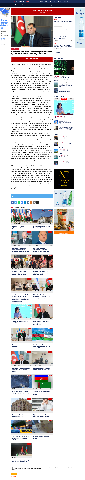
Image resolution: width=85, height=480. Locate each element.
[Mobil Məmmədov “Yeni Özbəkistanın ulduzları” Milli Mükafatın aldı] (56, 163)
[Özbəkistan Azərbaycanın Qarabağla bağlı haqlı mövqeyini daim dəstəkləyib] (42, 335)
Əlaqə (60, 467)
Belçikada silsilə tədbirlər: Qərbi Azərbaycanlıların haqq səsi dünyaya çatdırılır (65, 152)
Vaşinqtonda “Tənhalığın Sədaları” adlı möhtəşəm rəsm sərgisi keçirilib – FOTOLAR (20, 273)
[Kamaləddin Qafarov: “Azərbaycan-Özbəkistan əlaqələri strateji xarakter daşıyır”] (42, 238)
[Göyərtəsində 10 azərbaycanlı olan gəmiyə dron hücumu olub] (21, 382)
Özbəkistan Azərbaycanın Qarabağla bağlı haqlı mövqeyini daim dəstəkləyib (41, 346)
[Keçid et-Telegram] (55, 1)
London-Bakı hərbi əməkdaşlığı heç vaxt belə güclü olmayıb (20, 460)
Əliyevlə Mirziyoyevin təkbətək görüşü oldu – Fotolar (20, 227)
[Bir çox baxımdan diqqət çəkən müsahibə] (21, 335)
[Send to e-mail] (34, 202)
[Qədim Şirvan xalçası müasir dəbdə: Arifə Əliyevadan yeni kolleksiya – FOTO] (42, 262)
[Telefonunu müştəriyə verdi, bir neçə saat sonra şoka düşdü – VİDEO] (21, 427)
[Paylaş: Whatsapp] (19, 202)
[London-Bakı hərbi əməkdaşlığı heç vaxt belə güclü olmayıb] (21, 450)
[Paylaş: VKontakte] (28, 202)
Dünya (44, 5)
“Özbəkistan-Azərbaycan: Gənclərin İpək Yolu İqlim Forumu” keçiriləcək (66, 158)
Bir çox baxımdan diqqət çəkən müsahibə (20, 345)
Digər (66, 5)
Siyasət (28, 5)
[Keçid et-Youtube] (59, 1)
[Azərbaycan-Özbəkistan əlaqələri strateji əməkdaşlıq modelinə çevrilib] (21, 358)
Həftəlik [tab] (64, 98)
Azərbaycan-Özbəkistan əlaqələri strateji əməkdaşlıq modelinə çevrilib (21, 369)
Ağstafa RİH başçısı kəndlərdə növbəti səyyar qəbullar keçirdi (41, 368)
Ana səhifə (14, 5)
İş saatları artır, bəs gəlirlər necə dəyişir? (41, 437)
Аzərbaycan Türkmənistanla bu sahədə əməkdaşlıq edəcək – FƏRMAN (41, 393)
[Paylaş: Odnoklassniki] (31, 202)
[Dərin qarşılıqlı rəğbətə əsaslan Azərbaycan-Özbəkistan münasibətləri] (42, 312)
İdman (48, 5)
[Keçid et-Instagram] (53, 1)
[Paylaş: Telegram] (25, 202)
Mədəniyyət (61, 5)
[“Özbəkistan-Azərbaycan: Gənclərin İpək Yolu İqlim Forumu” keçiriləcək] (56, 157)
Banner (55, 28)
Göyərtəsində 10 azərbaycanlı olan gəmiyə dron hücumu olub (20, 392)
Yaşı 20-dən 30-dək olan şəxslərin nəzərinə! (19, 415)
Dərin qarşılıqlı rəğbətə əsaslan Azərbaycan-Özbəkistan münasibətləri (41, 323)
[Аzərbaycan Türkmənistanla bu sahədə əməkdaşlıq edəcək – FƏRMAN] (42, 382)
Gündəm (23, 5)
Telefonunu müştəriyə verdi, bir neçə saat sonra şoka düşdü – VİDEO (20, 438)
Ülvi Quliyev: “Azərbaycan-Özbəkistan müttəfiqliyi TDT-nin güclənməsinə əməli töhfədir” (41, 296)
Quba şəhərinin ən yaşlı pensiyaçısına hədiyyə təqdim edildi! (65, 122)
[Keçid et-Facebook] (49, 1)
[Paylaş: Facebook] (12, 202)
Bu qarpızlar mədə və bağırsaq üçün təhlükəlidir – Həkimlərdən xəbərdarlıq (63, 46)
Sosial (33, 5)
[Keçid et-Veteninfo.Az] (21, 1)
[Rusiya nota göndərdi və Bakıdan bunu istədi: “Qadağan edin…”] (42, 217)
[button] (37, 202)
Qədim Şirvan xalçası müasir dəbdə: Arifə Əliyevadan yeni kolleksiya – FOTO (41, 273)
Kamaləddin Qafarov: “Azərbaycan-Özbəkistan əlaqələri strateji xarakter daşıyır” (42, 249)
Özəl (19, 5)
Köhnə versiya (71, 467)
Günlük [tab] (56, 98)
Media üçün (64, 467)
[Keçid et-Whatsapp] (57, 1)
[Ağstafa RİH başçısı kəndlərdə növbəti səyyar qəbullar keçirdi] (42, 358)
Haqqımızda (55, 467)
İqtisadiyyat (39, 5)
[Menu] (12, 1)
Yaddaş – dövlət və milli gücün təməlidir (20, 322)
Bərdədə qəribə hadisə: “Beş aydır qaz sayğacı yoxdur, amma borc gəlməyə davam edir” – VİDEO (66, 128)
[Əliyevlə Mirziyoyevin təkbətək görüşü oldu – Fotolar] (21, 217)
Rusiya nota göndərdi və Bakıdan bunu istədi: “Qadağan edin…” (42, 227)
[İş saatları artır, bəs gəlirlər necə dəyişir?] (42, 427)
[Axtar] (73, 2)
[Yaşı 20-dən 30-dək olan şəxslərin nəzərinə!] (21, 405)
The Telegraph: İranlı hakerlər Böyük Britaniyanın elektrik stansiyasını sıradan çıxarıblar (63, 79)
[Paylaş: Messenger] (22, 202)
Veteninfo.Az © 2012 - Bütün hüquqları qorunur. (20, 471)
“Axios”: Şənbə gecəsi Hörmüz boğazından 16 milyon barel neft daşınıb (65, 85)
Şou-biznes (54, 5)
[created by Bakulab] (42, 476)
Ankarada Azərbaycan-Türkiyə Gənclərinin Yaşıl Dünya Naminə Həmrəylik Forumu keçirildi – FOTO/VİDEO (65, 145)
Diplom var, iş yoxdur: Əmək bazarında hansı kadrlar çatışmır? (42, 415)
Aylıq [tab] (71, 98)
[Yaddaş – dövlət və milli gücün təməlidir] (21, 312)
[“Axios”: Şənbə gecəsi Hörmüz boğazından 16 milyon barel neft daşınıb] (56, 84)
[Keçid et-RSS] (61, 1)
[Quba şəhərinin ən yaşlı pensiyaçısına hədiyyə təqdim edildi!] (56, 122)
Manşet (55, 43)
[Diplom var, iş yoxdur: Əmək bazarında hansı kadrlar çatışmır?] (42, 405)
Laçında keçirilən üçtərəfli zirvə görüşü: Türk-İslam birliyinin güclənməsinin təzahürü (65, 139)
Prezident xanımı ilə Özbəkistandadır (62, 30)
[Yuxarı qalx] (81, 476)
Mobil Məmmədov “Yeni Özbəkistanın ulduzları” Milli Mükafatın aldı (64, 164)
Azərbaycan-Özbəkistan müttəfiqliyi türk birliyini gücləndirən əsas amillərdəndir (20, 249)
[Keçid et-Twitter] (51, 1)
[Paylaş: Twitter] (15, 202)
